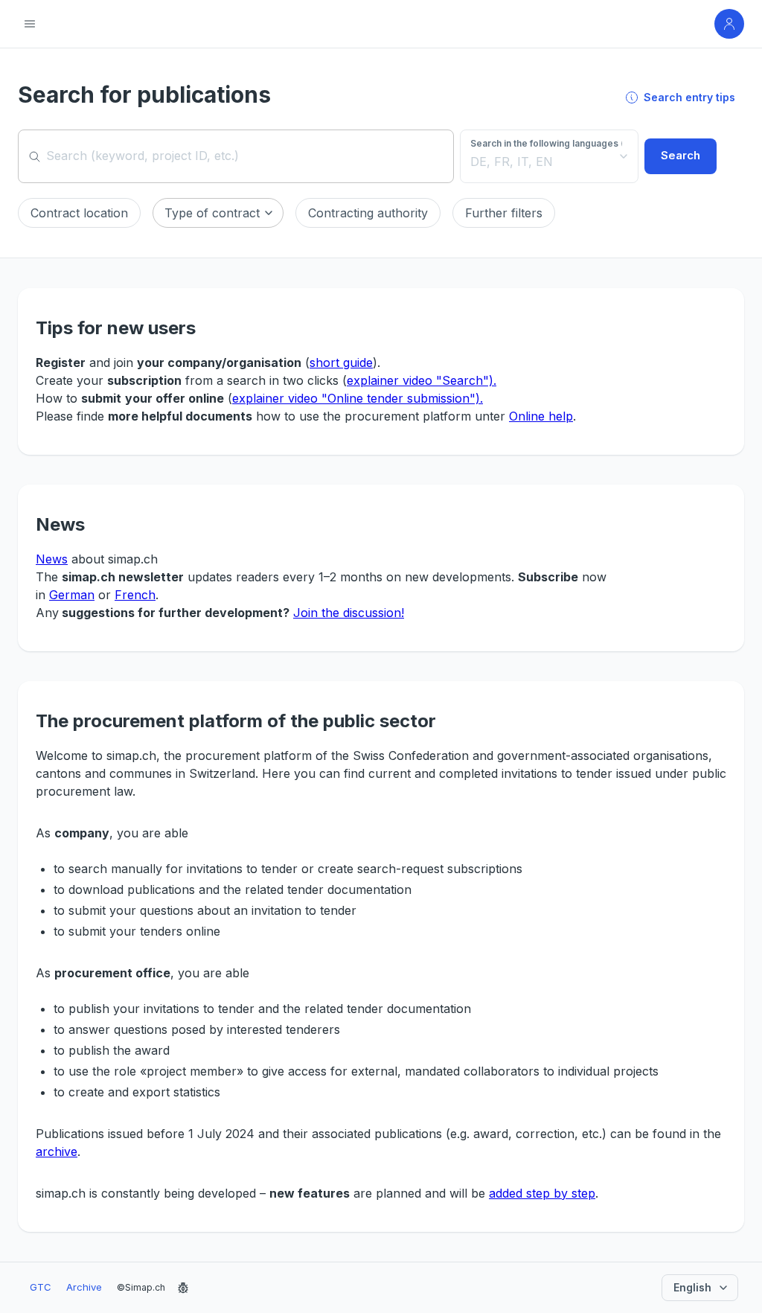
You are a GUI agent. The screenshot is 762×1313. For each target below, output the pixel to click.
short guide (341, 362)
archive (56, 1151)
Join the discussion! (348, 612)
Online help (541, 416)
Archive (84, 1287)
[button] (79, 213)
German (72, 594)
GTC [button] (40, 1287)
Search (680, 155)
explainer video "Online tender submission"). (357, 398)
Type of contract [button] (212, 212)
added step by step (542, 1193)
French (135, 594)
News (52, 559)
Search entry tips (689, 97)
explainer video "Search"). (421, 380)
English (692, 1287)
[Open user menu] (729, 24)
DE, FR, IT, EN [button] (511, 161)
